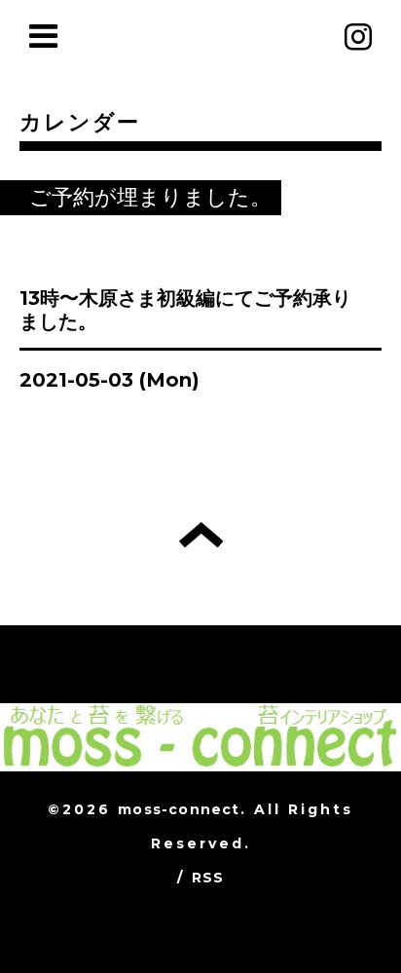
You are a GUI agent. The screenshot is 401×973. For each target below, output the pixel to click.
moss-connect (178, 809)
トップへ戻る (201, 534)
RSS (208, 877)
